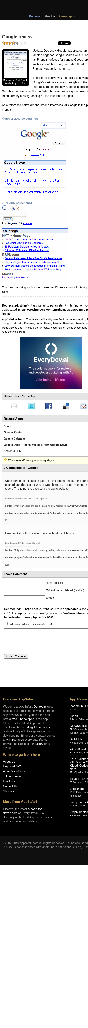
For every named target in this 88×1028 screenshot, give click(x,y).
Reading (68, 323)
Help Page (18, 332)
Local (39, 323)
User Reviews (25, 43)
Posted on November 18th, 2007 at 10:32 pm (25, 500)
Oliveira (78, 773)
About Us (9, 762)
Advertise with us (14, 772)
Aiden (75, 806)
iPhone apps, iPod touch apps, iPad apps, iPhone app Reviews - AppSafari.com (48, 8)
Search (79, 323)
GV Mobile (76, 740)
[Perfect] (16, 43)
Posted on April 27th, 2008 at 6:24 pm (22, 544)
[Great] (13, 43)
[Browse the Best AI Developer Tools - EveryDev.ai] (51, 363)
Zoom (21, 43)
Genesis (77, 753)
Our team (40, 708)
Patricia (77, 793)
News (47, 323)
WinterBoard (78, 750)
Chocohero (77, 790)
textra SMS (78, 743)
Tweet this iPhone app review (32, 406)
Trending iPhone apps (35, 728)
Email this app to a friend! (14, 406)
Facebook (50, 406)
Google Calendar (14, 440)
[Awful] (3, 43)
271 (72, 773)
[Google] (15, 67)
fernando (78, 783)
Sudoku (74, 717)
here (5, 292)
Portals (57, 323)
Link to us (9, 782)
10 (71, 793)
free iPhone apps (23, 720)
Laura (75, 710)
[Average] (10, 43)
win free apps (15, 741)
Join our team (12, 777)
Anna (75, 720)
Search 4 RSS (12, 452)
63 (71, 783)
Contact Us (10, 787)
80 (71, 753)
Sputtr (7, 427)
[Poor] (7, 43)
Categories (55, 24)
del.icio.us (68, 406)
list (49, 745)
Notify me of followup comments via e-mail (30, 625)
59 (71, 730)
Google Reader (13, 433)
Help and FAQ (12, 767)
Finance (29, 323)
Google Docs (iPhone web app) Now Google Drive (35, 446)
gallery (39, 745)
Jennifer (76, 816)
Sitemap (8, 792)
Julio (82, 806)
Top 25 (35, 24)
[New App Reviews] (14, 24)
